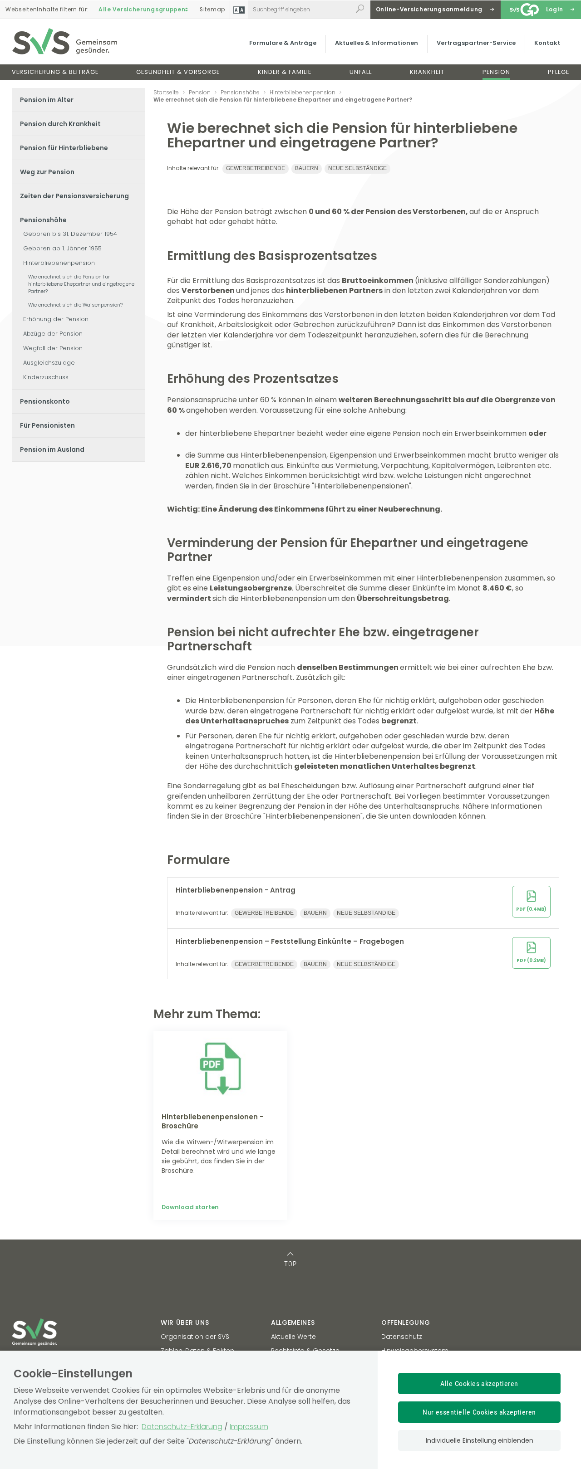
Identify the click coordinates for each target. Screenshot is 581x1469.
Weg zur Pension (47, 171)
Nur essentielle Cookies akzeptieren (479, 1412)
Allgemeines (293, 1322)
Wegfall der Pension (53, 348)
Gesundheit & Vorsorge (178, 72)
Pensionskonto (45, 401)
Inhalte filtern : (47, 9)
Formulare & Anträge (282, 43)
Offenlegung (405, 1322)
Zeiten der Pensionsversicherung (74, 195)
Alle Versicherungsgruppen (142, 9)
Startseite (166, 92)
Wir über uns (185, 1322)
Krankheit (427, 72)
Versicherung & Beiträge (55, 72)
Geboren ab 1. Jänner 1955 (62, 248)
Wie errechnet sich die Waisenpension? (75, 304)
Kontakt (547, 43)
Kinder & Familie (284, 72)
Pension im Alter (47, 99)
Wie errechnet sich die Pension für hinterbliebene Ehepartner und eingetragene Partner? (81, 284)
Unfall (361, 72)
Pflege (558, 72)
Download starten (190, 1207)
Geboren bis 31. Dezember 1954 (70, 233)
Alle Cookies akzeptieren (479, 1383)
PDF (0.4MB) (531, 909)
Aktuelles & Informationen (376, 43)
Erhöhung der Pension (56, 319)
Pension (496, 72)
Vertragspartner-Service (476, 43)
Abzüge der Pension (53, 333)
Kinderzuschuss (46, 377)
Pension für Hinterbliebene (64, 147)
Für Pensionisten (47, 425)
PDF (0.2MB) (531, 960)
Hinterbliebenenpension (59, 263)
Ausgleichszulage (49, 362)
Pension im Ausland (52, 449)
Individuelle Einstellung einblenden (479, 1440)
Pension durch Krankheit (60, 123)
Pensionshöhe (43, 219)
